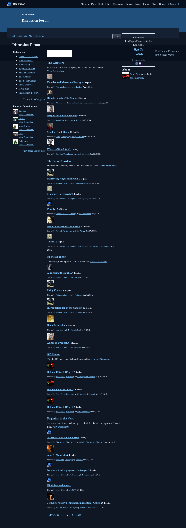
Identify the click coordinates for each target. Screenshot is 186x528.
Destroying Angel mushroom (62, 178)
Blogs (154, 4)
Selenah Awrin (62, 231)
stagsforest (60, 120)
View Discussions (26, 114)
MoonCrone (24, 125)
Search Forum (74, 54)
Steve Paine (60, 376)
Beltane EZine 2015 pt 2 (60, 407)
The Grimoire (25, 76)
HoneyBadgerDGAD (64, 474)
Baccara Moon (62, 213)
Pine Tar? (52, 209)
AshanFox (78, 87)
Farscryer (79, 312)
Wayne (82, 231)
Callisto (75, 277)
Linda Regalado (81, 183)
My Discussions (36, 35)
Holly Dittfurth (77, 136)
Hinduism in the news (59, 485)
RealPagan (19, 4)
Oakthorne (23, 140)
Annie (87, 154)
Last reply (67, 87)
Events (138, 4)
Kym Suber (75, 329)
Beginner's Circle (27, 68)
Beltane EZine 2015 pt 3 (60, 372)
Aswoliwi (60, 459)
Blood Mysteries (56, 325)
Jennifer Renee (62, 507)
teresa (58, 277)
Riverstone (76, 347)
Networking (24, 64)
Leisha (21, 118)
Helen (78, 120)
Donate (129, 4)
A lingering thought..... (59, 273)
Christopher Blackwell (86, 376)
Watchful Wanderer (87, 507)
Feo (90, 198)
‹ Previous (54, 514)
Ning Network (136, 77)
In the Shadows (26, 84)
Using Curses (54, 290)
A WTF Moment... (57, 455)
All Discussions (19, 35)
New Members (26, 60)
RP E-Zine (24, 88)
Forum (146, 4)
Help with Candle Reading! (62, 115)
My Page (92, 4)
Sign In (139, 53)
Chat (100, 4)
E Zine (108, 4)
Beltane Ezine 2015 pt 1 (60, 389)
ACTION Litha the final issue (63, 437)
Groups (162, 4)
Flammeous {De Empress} (66, 198)
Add (118, 36)
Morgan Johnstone (63, 102)
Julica (58, 347)
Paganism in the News (29, 92)
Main (83, 4)
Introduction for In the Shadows (65, 307)
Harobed (79, 459)
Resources (118, 4)
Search (173, 4)
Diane (87, 474)
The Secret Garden (27, 80)
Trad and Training (27, 72)
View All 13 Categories (34, 99)
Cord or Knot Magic (58, 132)
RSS (49, 522)
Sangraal (22, 110)
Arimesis (59, 183)
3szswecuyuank (83, 411)
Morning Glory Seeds (59, 194)
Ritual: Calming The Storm (62, 98)
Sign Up (138, 49)
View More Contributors (33, 150)
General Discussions (28, 56)
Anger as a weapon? (58, 342)
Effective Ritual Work (59, 149)
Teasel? (51, 241)
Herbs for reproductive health (63, 226)
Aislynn (59, 87)
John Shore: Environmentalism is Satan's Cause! (74, 502)
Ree (57, 329)
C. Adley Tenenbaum (64, 154)
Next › (79, 514)
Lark (20, 133)
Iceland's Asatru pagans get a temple (67, 470)
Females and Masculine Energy (64, 82)
